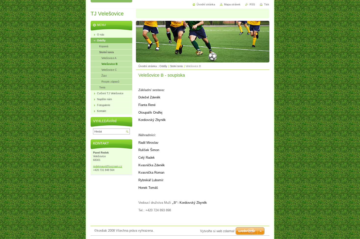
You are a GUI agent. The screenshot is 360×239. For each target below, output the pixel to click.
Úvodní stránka (147, 66)
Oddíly (163, 66)
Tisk (266, 4)
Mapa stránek (232, 4)
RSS (252, 4)
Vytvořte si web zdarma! (217, 231)
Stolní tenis (176, 66)
